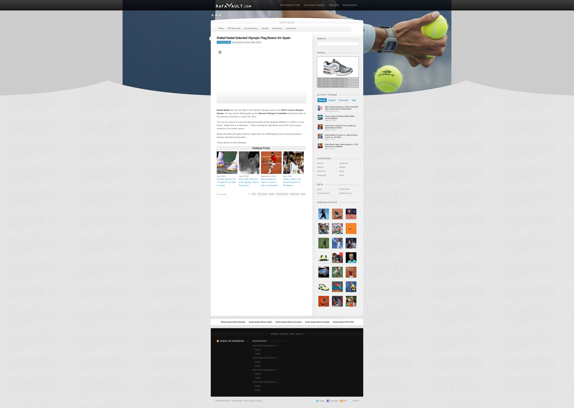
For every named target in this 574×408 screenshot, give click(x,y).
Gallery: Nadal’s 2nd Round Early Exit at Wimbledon (292, 182)
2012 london (262, 194)
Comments (344, 100)
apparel (320, 163)
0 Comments (224, 42)
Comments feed (323, 193)
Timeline (334, 5)
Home (221, 28)
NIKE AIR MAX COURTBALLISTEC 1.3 (333, 86)
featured (320, 167)
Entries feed (344, 189)
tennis (341, 175)
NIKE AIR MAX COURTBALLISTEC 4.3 (333, 79)
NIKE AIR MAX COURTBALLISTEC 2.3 (333, 84)
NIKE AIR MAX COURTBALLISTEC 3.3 (333, 81)
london (271, 194)
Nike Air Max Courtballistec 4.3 (265, 346)
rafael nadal (294, 194)
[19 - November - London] (323, 214)
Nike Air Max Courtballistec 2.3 (265, 370)
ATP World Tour (290, 5)
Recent (322, 100)
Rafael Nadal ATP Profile (343, 322)
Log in (319, 189)
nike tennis (321, 171)
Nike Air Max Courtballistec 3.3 (265, 358)
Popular (332, 100)
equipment (343, 163)
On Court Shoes (314, 5)
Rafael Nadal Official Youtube (317, 322)
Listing (257, 354)
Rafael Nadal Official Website (233, 322)
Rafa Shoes (350, 5)
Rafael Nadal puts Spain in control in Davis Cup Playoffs (269, 182)
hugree (238, 42)
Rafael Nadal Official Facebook (289, 322)
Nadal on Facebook (232, 341)
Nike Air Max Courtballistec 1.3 (265, 382)
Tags (354, 100)
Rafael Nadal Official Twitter (260, 322)
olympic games (282, 194)
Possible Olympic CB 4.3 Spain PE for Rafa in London (226, 182)
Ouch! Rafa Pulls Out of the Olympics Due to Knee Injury (249, 182)
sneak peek (321, 175)
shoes (341, 171)
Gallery (258, 350)
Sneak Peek (291, 28)
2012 (253, 194)
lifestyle (223, 194)
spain (303, 194)
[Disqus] (261, 240)
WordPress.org (345, 193)
